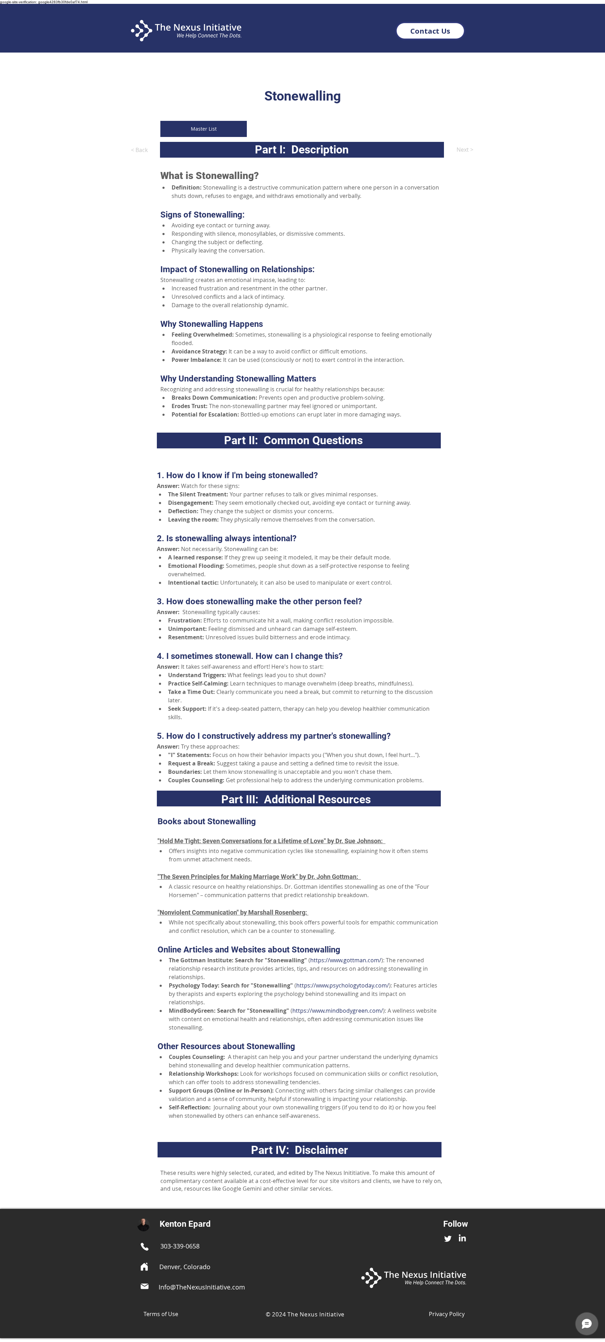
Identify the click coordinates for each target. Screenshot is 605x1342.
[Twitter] (448, 1238)
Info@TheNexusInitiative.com (202, 1287)
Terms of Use (161, 1314)
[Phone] (144, 1246)
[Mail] (144, 1286)
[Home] (144, 1266)
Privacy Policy (447, 1314)
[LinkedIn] (462, 1238)
